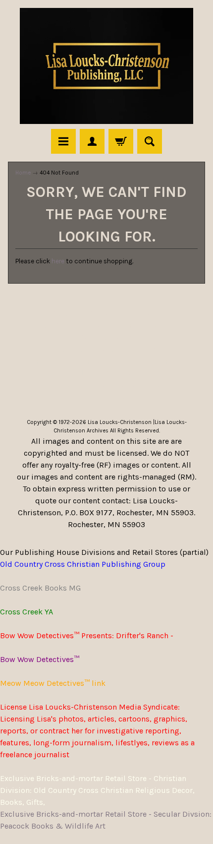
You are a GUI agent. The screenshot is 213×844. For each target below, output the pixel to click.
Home (23, 172)
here (58, 261)
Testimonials (116, 325)
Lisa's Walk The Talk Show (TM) (106, 349)
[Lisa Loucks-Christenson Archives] (106, 66)
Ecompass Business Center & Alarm (106, 384)
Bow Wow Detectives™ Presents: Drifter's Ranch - (86, 635)
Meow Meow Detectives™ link (53, 683)
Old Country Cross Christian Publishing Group (82, 564)
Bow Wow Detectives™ (39, 659)
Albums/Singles (106, 372)
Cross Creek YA (26, 611)
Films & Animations (151, 360)
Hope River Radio (107, 396)
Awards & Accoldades (65, 360)
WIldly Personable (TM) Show (107, 337)
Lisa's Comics (58, 325)
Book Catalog (57, 313)
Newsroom (160, 313)
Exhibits (164, 325)
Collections (111, 313)
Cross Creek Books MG (40, 588)
